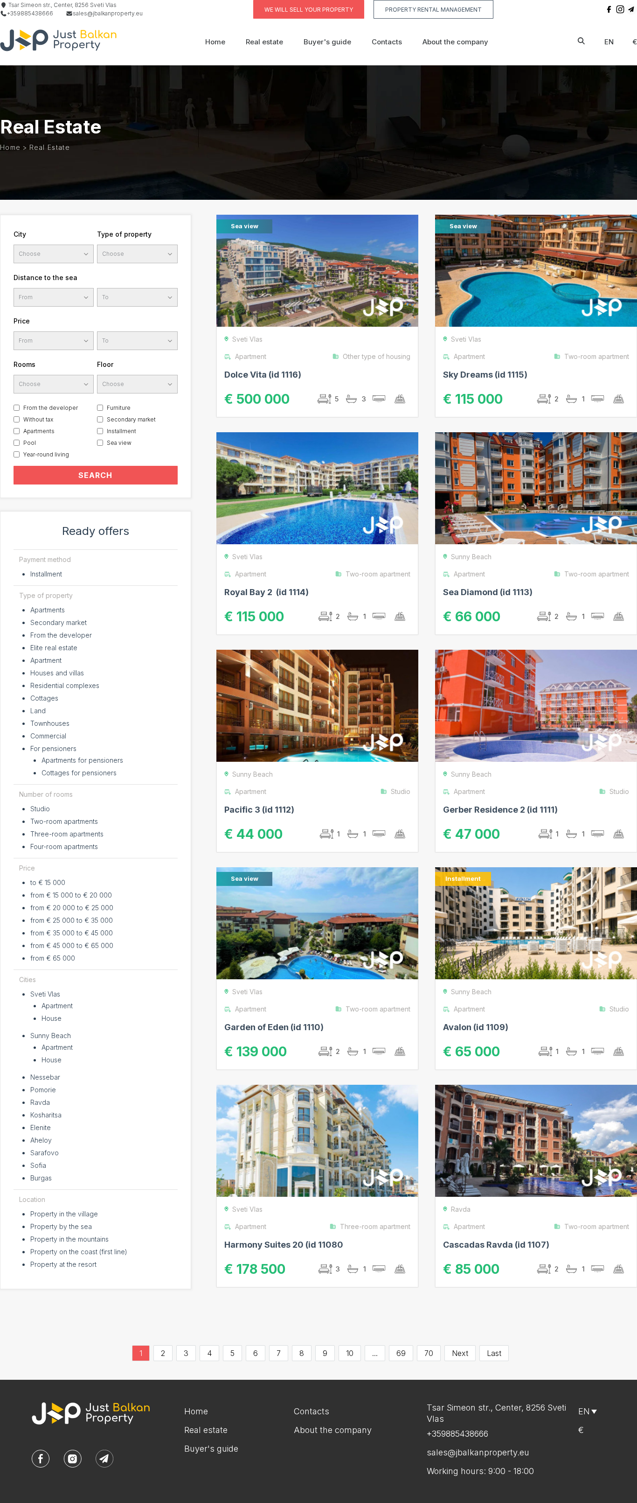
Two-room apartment (596, 356)
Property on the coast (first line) (78, 1252)
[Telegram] (631, 9)
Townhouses (49, 723)
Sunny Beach (50, 1035)
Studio (40, 809)
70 (428, 1353)
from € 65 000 (52, 958)
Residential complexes (64, 685)
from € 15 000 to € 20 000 (71, 895)
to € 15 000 (47, 882)
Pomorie (43, 1090)
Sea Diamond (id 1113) (488, 592)
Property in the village (64, 1214)
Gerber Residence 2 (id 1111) (500, 810)
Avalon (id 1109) (475, 1027)
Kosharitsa (46, 1115)
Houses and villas (57, 673)
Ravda (40, 1102)
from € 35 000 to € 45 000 (71, 933)
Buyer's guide (327, 41)
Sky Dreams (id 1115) (485, 374)
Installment (121, 431)
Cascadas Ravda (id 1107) (496, 1245)
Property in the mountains (69, 1239)
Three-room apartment (375, 1226)
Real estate (264, 41)
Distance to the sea (45, 277)
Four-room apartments (64, 846)
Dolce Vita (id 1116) (262, 374)
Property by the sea (61, 1226)
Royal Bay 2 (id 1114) (266, 592)
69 (401, 1353)
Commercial (48, 736)
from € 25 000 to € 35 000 (71, 920)
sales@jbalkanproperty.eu (108, 13)
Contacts (387, 41)
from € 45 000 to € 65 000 (71, 945)
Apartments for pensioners (82, 760)
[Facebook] (609, 9)
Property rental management (433, 9)
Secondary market (131, 419)
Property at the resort (63, 1264)
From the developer (50, 407)
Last (494, 1353)
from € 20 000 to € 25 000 (71, 908)
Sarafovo (44, 1153)
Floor (105, 364)
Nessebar (45, 1077)
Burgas (41, 1178)
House (52, 1018)
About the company (455, 41)
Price (22, 321)
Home (215, 41)
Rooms (24, 364)
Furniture (119, 407)
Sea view (119, 442)
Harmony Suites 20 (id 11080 (283, 1245)
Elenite (40, 1127)
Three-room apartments (67, 834)
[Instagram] (620, 9)
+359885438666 (30, 13)
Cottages (44, 698)
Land (38, 711)
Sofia (38, 1165)
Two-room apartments (64, 821)
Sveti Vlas (45, 994)
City (20, 234)
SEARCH (95, 475)
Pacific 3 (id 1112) (259, 810)
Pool (29, 442)
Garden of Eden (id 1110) (274, 1027)
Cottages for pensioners (79, 773)
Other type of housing (376, 356)
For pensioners (53, 748)
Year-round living (46, 454)
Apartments (39, 431)
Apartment (46, 660)
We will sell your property (308, 9)
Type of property (124, 234)
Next (460, 1353)
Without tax (38, 419)
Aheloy (41, 1140)
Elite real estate (53, 648)
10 (349, 1353)
